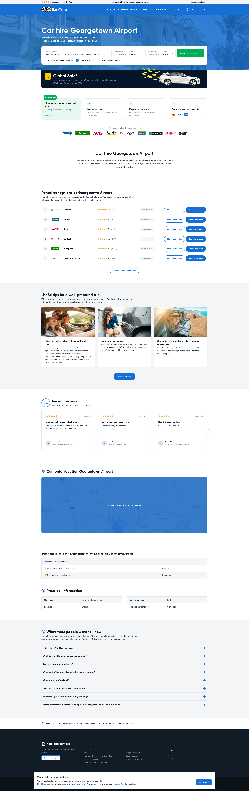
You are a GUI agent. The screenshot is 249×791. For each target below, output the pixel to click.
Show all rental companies (124, 270)
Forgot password (133, 753)
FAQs (86, 753)
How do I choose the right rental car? (98, 756)
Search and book (196, 210)
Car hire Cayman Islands (63, 723)
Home (47, 723)
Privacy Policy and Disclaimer (95, 762)
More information (174, 210)
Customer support (159, 9)
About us (87, 749)
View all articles (124, 376)
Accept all (204, 782)
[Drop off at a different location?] (46, 60)
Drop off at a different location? (60, 60)
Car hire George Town (106, 723)
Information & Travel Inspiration (121, 9)
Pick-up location (52, 52)
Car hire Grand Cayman (85, 723)
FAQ (145, 9)
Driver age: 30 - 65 (87, 60)
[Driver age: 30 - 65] (77, 60)
